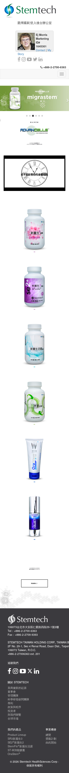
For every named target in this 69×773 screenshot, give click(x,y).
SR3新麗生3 (15, 738)
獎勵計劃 (51, 738)
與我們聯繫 (14, 714)
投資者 (12, 711)
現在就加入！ (34, 583)
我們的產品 (14, 729)
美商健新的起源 (17, 688)
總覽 (48, 735)
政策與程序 (14, 707)
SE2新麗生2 (16, 742)
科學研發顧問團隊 (18, 699)
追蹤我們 (13, 663)
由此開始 (51, 742)
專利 (10, 703)
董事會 (12, 691)
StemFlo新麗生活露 (20, 746)
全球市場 (13, 718)
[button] (1, 100)
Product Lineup (17, 735)
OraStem (14, 754)
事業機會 (51, 729)
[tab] (34, 23)
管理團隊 (13, 695)
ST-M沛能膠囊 (16, 750)
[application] (34, 173)
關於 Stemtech (18, 682)
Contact (40, 50)
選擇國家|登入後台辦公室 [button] (34, 23)
